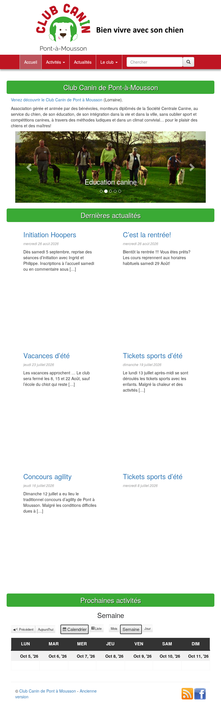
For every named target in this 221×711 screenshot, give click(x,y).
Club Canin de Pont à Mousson (47, 691)
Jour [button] (147, 628)
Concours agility (47, 476)
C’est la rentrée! (147, 234)
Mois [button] (114, 628)
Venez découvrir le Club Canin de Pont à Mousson (56, 100)
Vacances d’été (46, 355)
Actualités (83, 62)
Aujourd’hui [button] (45, 629)
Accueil (30, 62)
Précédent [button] (26, 629)
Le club (107, 62)
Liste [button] (96, 629)
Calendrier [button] (74, 630)
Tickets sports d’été (152, 355)
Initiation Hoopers (49, 234)
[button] (29, 167)
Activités (54, 62)
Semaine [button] (131, 629)
